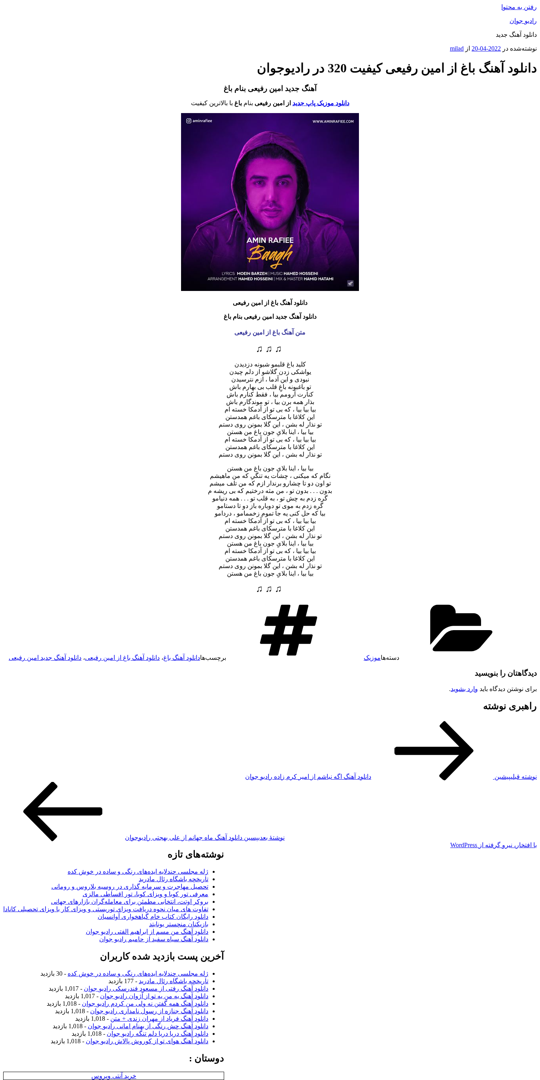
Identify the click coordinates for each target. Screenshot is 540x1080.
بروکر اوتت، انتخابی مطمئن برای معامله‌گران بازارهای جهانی (129, 901)
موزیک (372, 657)
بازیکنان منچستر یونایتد (178, 924)
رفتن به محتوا (519, 7)
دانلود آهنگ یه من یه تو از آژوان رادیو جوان (154, 996)
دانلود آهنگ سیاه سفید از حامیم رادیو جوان (153, 939)
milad (457, 48)
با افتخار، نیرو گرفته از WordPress (493, 845)
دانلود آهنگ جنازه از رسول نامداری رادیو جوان (149, 1011)
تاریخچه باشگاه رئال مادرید (173, 879)
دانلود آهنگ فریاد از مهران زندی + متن (159, 1018)
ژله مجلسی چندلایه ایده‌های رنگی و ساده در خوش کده (138, 871)
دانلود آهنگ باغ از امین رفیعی (122, 657)
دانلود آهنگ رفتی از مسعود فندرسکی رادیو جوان (146, 988)
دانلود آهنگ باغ (181, 657)
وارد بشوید (464, 688)
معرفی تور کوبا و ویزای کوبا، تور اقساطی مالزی (145, 894)
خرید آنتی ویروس (113, 1075)
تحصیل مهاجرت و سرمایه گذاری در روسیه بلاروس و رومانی (129, 886)
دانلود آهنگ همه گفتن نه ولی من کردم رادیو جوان (145, 1003)
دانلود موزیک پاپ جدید (321, 103)
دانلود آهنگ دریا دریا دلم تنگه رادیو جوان (157, 1033)
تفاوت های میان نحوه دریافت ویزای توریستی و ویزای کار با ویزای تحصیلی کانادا (105, 909)
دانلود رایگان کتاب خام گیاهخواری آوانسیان (153, 916)
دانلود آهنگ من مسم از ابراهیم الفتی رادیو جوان (147, 931)
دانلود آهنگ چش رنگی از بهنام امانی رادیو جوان (148, 1026)
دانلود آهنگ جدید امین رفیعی (45, 657)
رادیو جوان (523, 20)
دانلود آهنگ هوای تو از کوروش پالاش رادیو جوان (147, 1041)
